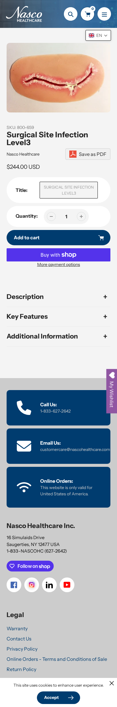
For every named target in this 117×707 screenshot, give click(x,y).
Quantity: (27, 216)
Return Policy (21, 669)
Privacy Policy (22, 649)
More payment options (58, 264)
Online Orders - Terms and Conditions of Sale (57, 659)
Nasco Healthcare (23, 154)
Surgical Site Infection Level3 (69, 190)
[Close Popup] (112, 683)
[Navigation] (104, 14)
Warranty (17, 628)
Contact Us (19, 639)
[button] (98, 35)
